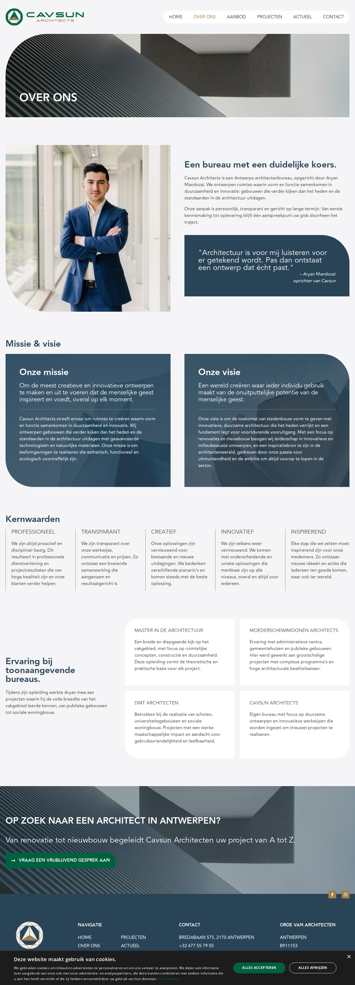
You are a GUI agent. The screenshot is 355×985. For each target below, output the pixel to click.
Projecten (269, 17)
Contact (333, 17)
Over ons (205, 17)
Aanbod (236, 17)
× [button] (349, 957)
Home (175, 17)
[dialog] (177, 968)
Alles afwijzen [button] (312, 967)
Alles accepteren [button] (259, 967)
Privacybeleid (168, 978)
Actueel (302, 17)
